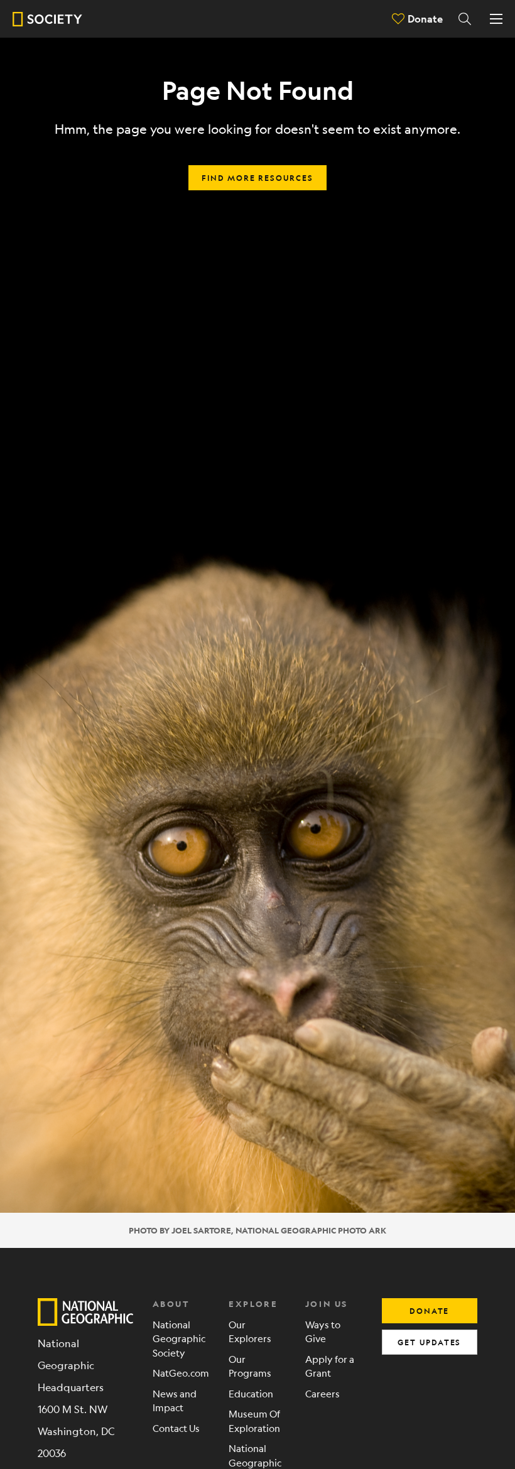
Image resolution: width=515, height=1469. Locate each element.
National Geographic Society (179, 1338)
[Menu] (496, 19)
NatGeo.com (181, 1373)
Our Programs (250, 1366)
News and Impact (175, 1400)
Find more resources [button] (257, 178)
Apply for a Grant (329, 1366)
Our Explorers (250, 1331)
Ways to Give (322, 1331)
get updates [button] (429, 1342)
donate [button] (429, 1311)
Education (251, 1393)
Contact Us (176, 1428)
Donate (425, 18)
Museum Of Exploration (254, 1420)
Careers (322, 1393)
